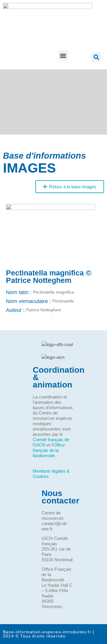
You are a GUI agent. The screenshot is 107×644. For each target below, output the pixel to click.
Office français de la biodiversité (49, 450)
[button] (63, 55)
